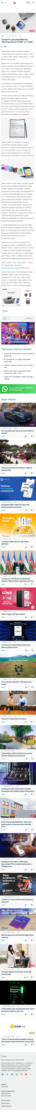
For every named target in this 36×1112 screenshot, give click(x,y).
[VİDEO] (18, 665)
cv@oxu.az (4, 1086)
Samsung (4, 311)
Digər (3, 436)
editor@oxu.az (5, 1093)
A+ (5, 46)
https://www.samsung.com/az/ (10, 268)
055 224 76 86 (6, 1095)
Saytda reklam (5, 1100)
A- (2, 46)
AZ (28, 2)
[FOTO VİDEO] (18, 451)
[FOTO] (18, 414)
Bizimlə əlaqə (5, 1103)
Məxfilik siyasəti (6, 1106)
